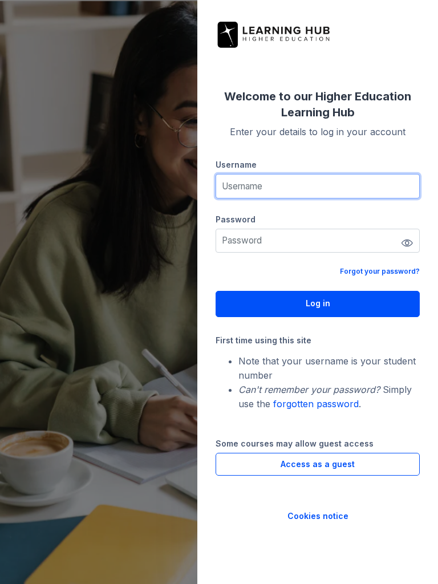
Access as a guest (318, 464)
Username (236, 164)
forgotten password (316, 403)
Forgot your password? (380, 271)
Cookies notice (317, 516)
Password (236, 219)
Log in (318, 303)
